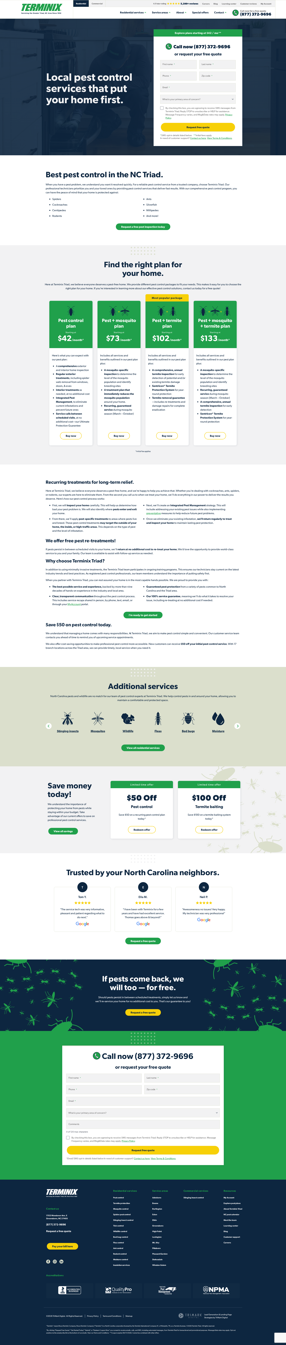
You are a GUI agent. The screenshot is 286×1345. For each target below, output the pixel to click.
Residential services (132, 12)
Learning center (229, 3)
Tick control (118, 1225)
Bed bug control (120, 1237)
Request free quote (198, 127)
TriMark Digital (221, 1317)
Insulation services (121, 1265)
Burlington (157, 1208)
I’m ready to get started (143, 615)
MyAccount (74, 604)
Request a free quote (58, 1231)
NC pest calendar (231, 1214)
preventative (153, 513)
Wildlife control (120, 1231)
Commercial (97, 3)
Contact (219, 12)
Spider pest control (122, 1214)
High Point (157, 1231)
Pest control (118, 1197)
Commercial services (196, 1190)
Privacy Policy (128, 1140)
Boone (155, 1203)
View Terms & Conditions (219, 138)
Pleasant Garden (159, 1253)
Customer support (232, 1237)
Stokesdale (157, 1259)
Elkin (154, 1220)
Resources (230, 1190)
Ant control (118, 1248)
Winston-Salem (159, 1265)
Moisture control (120, 1259)
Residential (81, 3)
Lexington (157, 1237)
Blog (216, 3)
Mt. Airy (155, 1242)
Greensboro (157, 1225)
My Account (266, 3)
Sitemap (128, 1316)
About (180, 12)
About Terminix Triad (233, 1208)
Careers (206, 3)
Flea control (118, 1242)
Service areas (160, 12)
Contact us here (198, 138)
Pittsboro (156, 1248)
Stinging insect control (123, 1220)
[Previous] (49, 726)
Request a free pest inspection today (143, 226)
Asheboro (156, 1197)
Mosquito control (120, 1208)
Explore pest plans (232, 1203)
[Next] (237, 726)
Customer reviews (248, 3)
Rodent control (120, 1253)
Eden (154, 1214)
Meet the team (230, 1220)
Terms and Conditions (112, 1316)
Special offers (200, 12)
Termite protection (121, 1203)
